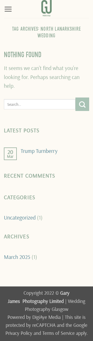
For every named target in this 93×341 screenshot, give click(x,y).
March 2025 (17, 256)
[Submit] (82, 104)
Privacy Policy (18, 333)
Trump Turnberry (39, 150)
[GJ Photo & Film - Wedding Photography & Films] (46, 9)
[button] (8, 8)
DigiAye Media (46, 317)
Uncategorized (20, 217)
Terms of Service (58, 333)
